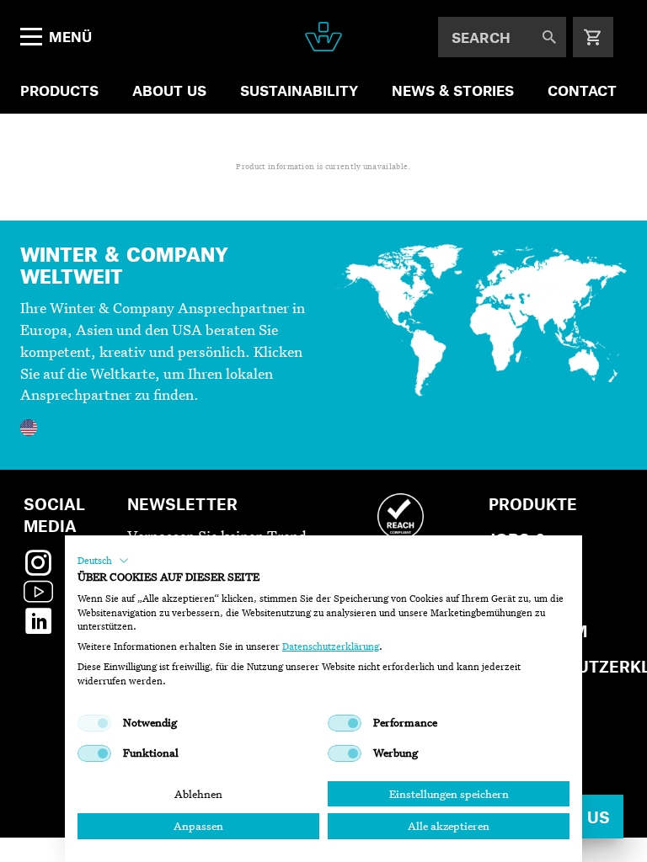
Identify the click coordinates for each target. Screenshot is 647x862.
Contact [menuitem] (582, 90)
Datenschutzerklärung (330, 646)
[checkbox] (94, 723)
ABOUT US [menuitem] (169, 90)
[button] (103, 560)
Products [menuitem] (59, 90)
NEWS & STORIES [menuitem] (453, 90)
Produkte (533, 503)
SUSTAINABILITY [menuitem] (299, 90)
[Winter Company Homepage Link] (323, 36)
